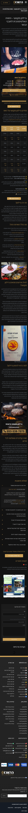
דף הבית (25, 9)
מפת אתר (24, 807)
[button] (2, 586)
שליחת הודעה (14, 639)
